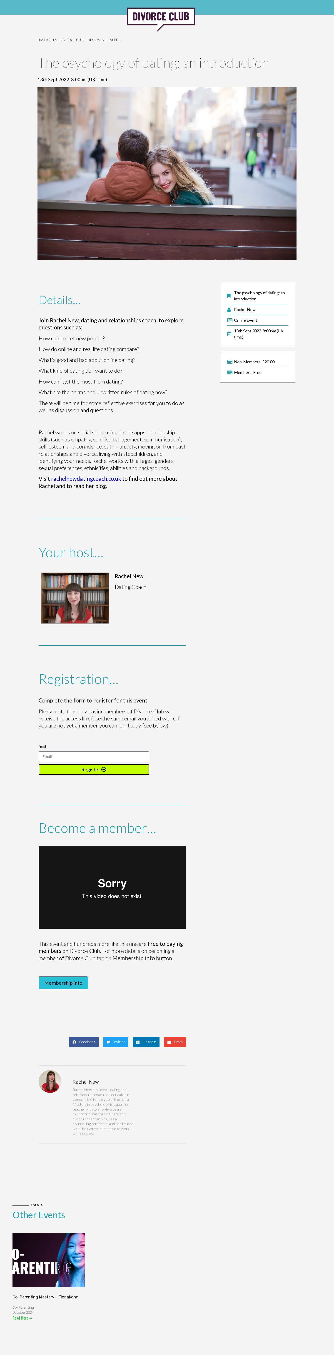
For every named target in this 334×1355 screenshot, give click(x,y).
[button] (84, 1042)
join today (129, 725)
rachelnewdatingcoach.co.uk (86, 478)
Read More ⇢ (22, 1318)
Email (42, 747)
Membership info (133, 958)
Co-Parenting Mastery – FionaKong (45, 1297)
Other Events (38, 1214)
